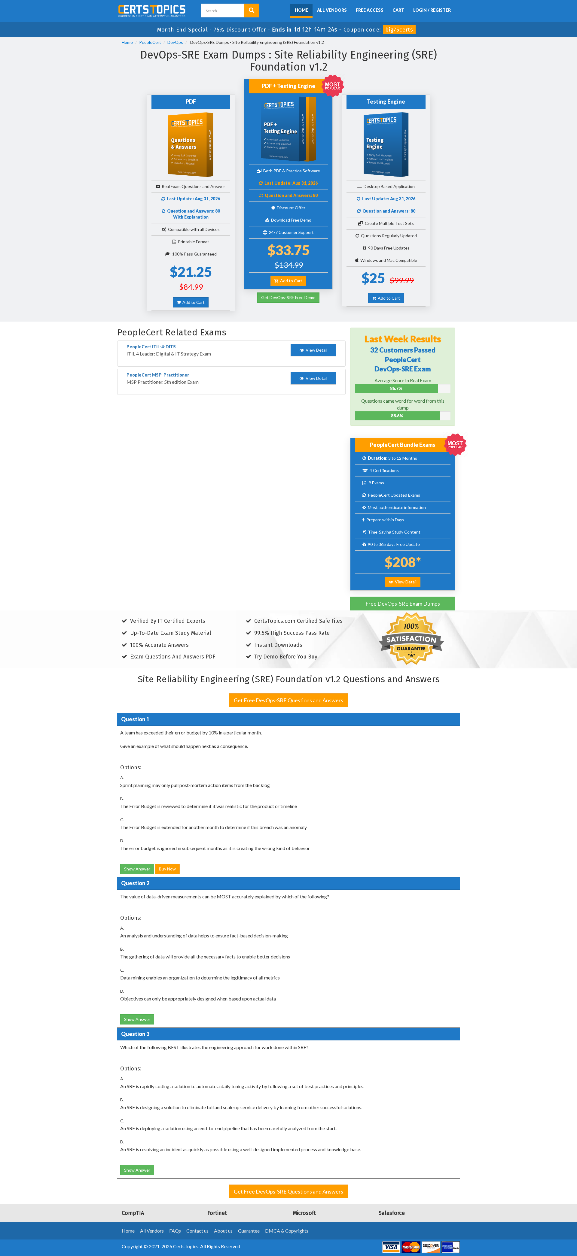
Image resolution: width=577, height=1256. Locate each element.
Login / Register (432, 10)
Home (301, 10)
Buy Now (167, 868)
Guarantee (249, 1230)
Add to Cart (193, 302)
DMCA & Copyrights (286, 1230)
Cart (398, 10)
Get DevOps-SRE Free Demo (288, 297)
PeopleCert (150, 42)
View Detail (405, 581)
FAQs (175, 1230)
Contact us (197, 1230)
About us (223, 1230)
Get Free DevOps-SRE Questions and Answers (288, 700)
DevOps (175, 42)
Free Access (369, 10)
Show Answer (137, 868)
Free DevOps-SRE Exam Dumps (402, 603)
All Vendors (332, 10)
